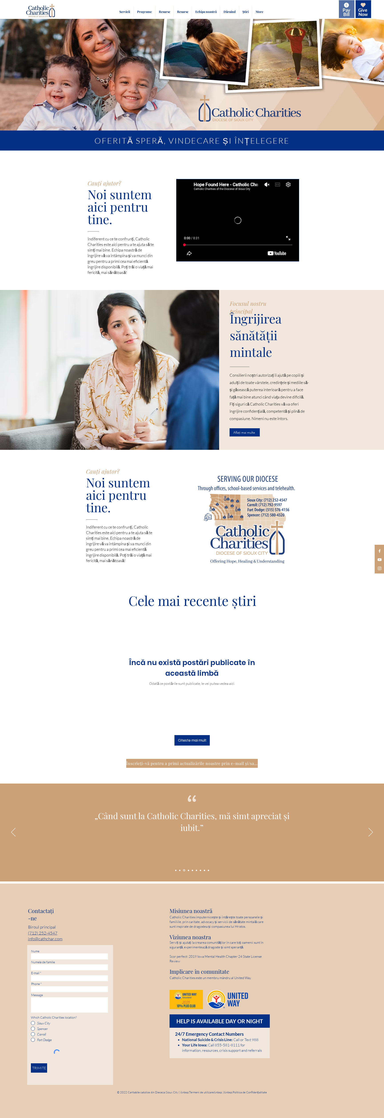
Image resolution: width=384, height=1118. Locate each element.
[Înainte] (370, 832)
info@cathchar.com (45, 938)
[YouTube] (379, 559)
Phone (35, 983)
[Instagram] (379, 568)
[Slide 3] (192, 870)
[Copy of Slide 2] (204, 870)
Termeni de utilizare (201, 1092)
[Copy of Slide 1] (183, 870)
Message (37, 995)
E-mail (35, 973)
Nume (35, 951)
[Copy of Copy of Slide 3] (175, 870)
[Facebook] (379, 551)
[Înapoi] (13, 832)
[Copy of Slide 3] (187, 870)
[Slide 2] (179, 870)
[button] (124, 11)
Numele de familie (43, 962)
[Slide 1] (200, 870)
